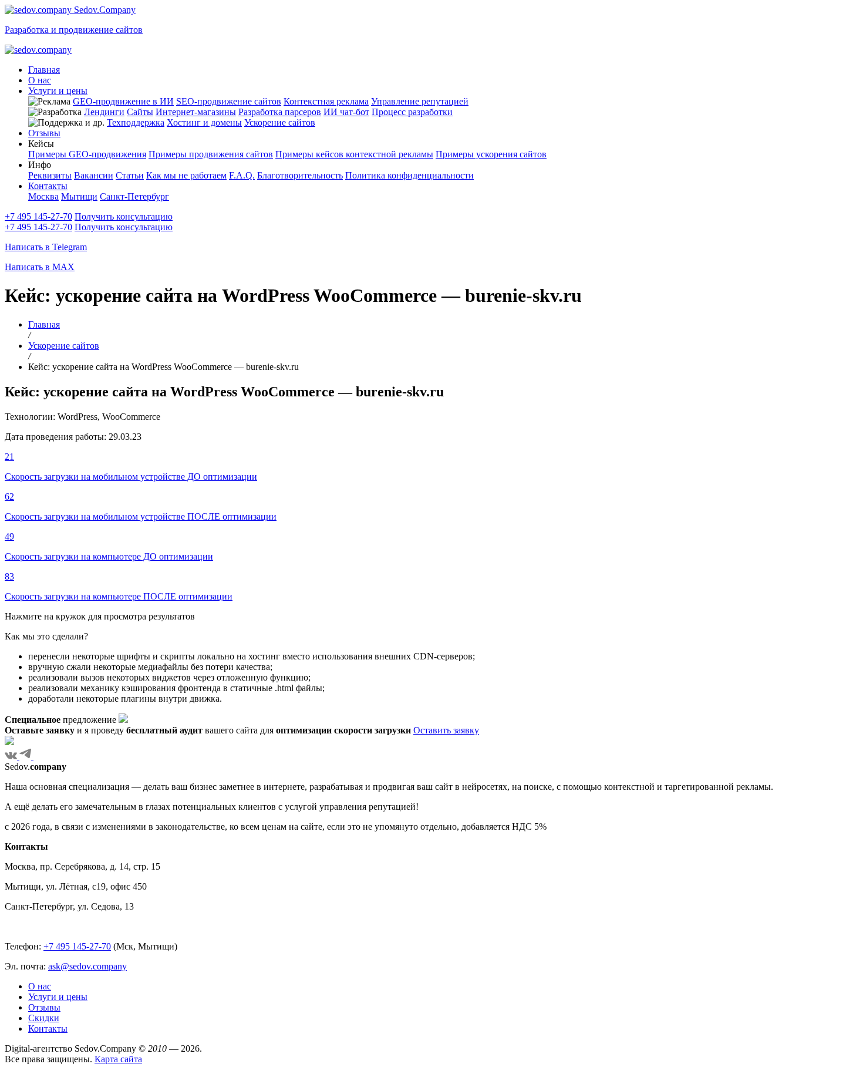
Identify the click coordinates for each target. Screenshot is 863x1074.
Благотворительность (300, 175)
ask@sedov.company (87, 966)
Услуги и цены (57, 91)
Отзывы (44, 133)
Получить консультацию (124, 216)
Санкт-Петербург (134, 196)
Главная (44, 70)
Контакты (48, 186)
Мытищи (79, 196)
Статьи (130, 175)
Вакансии (93, 175)
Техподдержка (135, 122)
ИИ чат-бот (346, 112)
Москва (43, 196)
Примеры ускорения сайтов (491, 154)
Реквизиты (50, 175)
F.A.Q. (242, 175)
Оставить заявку (446, 730)
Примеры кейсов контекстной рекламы (354, 154)
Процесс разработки (412, 112)
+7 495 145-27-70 (38, 216)
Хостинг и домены (204, 122)
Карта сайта (118, 1059)
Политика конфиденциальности (409, 175)
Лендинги (104, 112)
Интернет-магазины (196, 112)
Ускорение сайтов (279, 122)
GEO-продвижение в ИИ (123, 101)
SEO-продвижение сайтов (228, 101)
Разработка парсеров (279, 112)
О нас (39, 80)
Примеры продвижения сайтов (211, 154)
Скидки (43, 1018)
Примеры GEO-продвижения (87, 154)
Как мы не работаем (186, 175)
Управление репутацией (419, 101)
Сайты (140, 112)
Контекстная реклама (326, 101)
